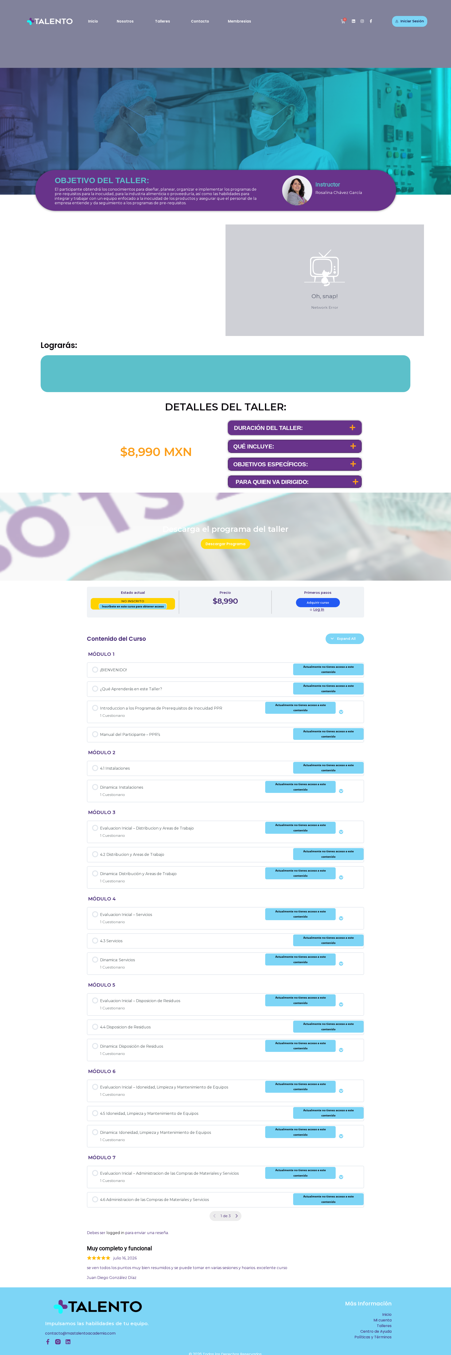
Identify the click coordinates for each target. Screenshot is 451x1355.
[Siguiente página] (236, 1216)
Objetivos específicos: (270, 464)
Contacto (200, 21)
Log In (318, 609)
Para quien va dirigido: (272, 482)
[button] (294, 428)
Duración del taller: (268, 428)
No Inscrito (132, 601)
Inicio (93, 21)
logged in (115, 1233)
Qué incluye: (253, 446)
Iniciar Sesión (412, 21)
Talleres (162, 21)
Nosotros (125, 21)
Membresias (239, 21)
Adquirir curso (318, 602)
